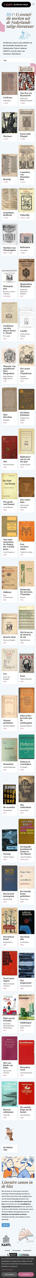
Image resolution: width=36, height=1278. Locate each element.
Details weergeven (7, 1269)
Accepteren (26, 1274)
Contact (7, 1250)
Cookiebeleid (27, 1250)
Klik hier (5, 1225)
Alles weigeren (9, 1274)
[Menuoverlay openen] (32, 4)
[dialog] (18, 1267)
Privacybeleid (16, 1250)
